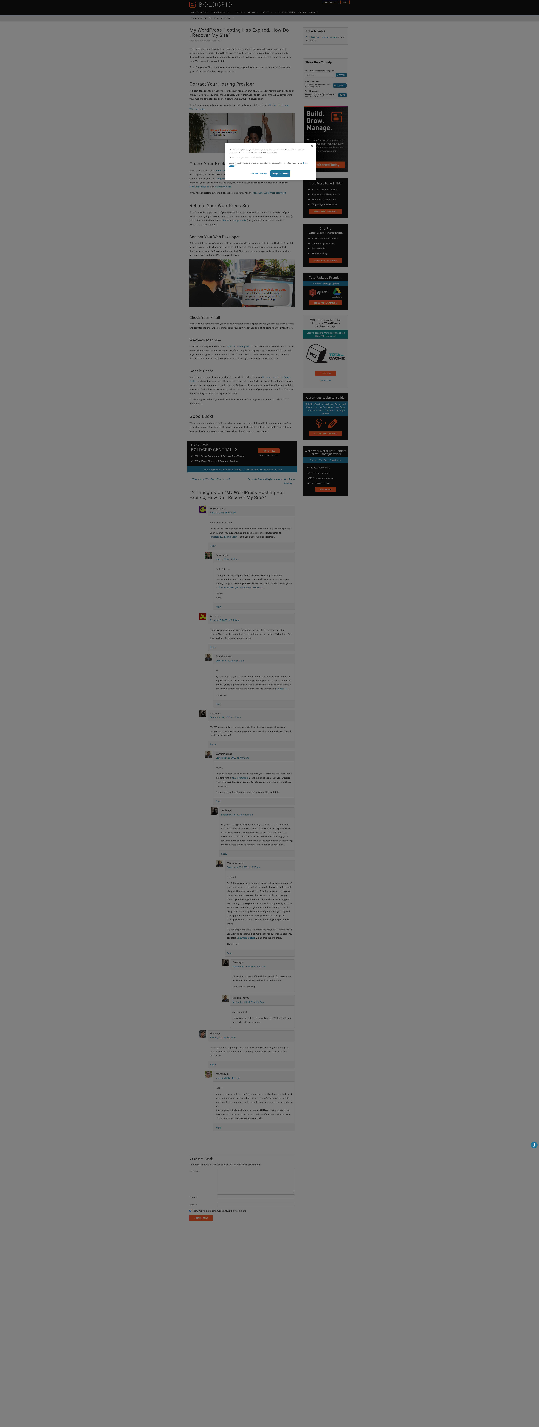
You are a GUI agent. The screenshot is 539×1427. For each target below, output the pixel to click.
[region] (270, 161)
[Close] (312, 146)
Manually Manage (259, 173)
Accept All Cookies (280, 173)
